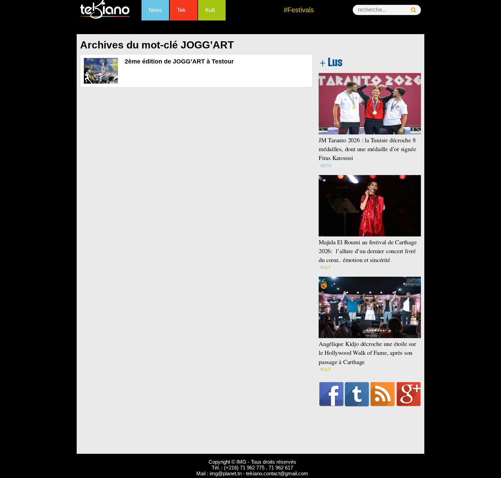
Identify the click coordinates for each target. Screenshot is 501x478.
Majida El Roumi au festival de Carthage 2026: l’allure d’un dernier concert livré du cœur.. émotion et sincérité (368, 251)
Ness (155, 10)
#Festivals (299, 10)
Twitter (357, 394)
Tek (181, 10)
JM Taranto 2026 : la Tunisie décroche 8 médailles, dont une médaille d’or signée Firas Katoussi (367, 149)
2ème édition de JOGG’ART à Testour (179, 61)
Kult (210, 10)
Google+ (409, 394)
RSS (382, 394)
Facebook (331, 394)
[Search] (413, 10)
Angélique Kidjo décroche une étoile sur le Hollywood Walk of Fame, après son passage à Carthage (367, 352)
